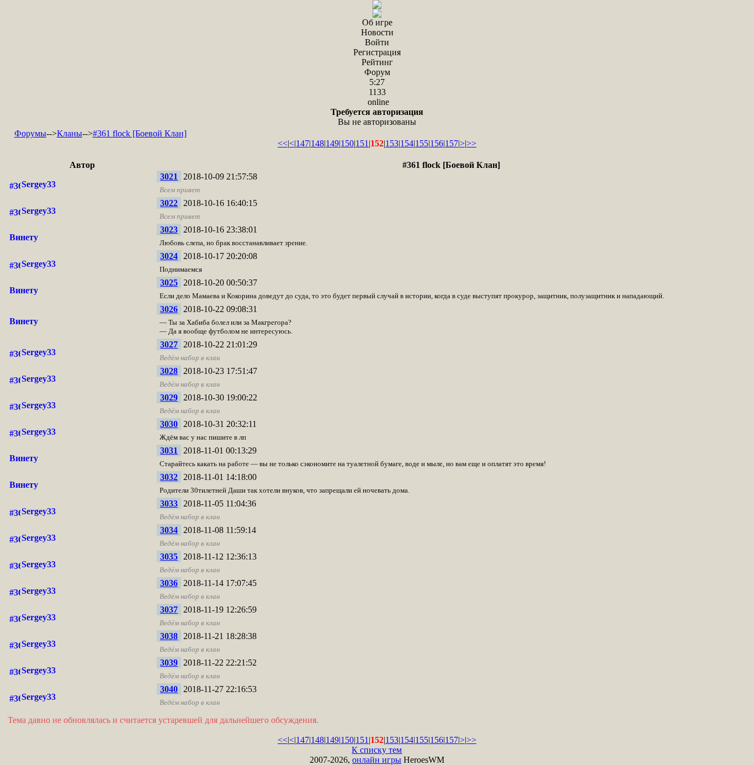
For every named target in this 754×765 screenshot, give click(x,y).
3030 (169, 424)
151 (362, 143)
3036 (169, 583)
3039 (169, 662)
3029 (169, 397)
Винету (23, 237)
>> (471, 143)
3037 (169, 609)
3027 (169, 344)
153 (392, 143)
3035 (169, 556)
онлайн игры (376, 759)
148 (317, 143)
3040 (169, 689)
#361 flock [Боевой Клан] (140, 133)
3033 (169, 503)
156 (436, 143)
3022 (169, 203)
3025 (169, 282)
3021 (169, 176)
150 (347, 143)
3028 (169, 371)
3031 (169, 450)
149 (332, 143)
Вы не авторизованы (377, 116)
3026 (169, 309)
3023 (169, 229)
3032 (169, 477)
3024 (169, 256)
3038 (169, 636)
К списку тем (377, 750)
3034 (169, 530)
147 (302, 143)
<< (283, 143)
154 (406, 143)
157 (451, 143)
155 (421, 143)
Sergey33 (39, 184)
